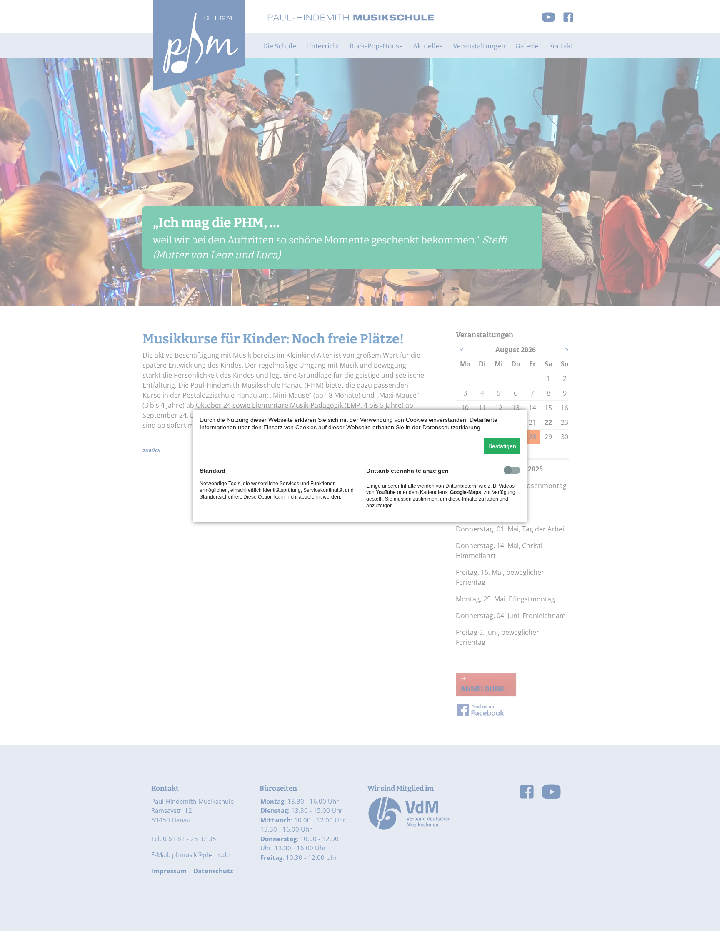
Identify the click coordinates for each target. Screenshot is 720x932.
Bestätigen (502, 446)
